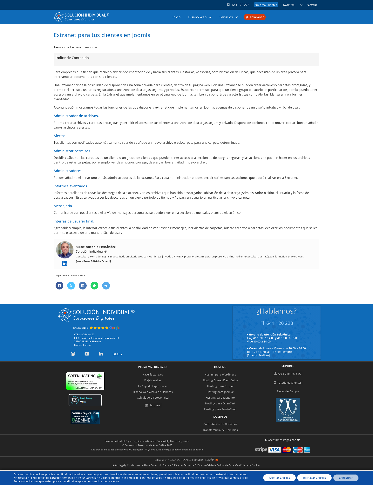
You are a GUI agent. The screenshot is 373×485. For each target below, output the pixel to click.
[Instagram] (73, 354)
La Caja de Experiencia (152, 386)
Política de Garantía (227, 465)
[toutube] (87, 354)
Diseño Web (197, 17)
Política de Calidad (204, 465)
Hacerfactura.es (152, 374)
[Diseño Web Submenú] (210, 17)
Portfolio (312, 5)
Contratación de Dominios (220, 424)
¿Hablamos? (255, 17)
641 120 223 (240, 5)
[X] (71, 285)
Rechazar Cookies (314, 478)
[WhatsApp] (94, 285)
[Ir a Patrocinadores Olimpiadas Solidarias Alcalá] (288, 410)
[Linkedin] (64, 264)
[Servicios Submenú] (236, 17)
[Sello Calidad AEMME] (85, 417)
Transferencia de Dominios (220, 430)
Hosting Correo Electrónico (220, 380)
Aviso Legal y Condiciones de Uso (130, 465)
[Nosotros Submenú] (301, 5)
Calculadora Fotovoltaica (153, 397)
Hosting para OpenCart (220, 403)
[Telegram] (106, 285)
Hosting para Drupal (220, 386)
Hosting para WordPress (220, 374)
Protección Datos (160, 465)
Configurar (346, 478)
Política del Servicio (182, 465)
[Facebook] (59, 285)
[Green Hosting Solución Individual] (85, 381)
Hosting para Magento (220, 397)
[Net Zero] (85, 400)
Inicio (176, 17)
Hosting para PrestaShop (220, 409)
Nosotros (288, 5)
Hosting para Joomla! (220, 392)
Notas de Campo (288, 391)
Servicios (226, 17)
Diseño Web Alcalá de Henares (153, 392)
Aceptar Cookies (279, 478)
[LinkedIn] (83, 285)
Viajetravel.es (152, 380)
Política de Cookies (250, 465)
